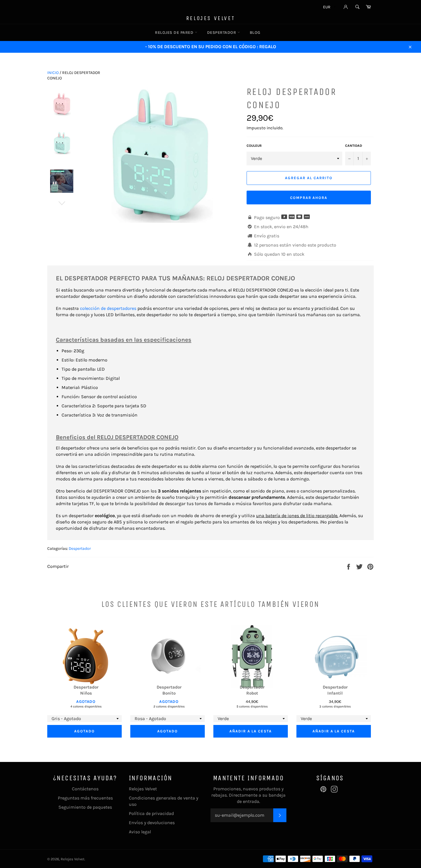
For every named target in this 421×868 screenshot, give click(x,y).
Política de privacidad (151, 813)
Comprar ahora (308, 198)
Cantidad (353, 146)
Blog (255, 32)
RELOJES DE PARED (175, 32)
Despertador (80, 548)
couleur (254, 146)
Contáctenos (85, 788)
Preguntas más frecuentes (85, 798)
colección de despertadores (108, 308)
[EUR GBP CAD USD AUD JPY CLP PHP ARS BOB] (329, 7)
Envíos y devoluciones (152, 822)
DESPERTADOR (222, 32)
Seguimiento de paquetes (85, 807)
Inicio (53, 72)
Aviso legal (140, 831)
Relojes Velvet (210, 18)
